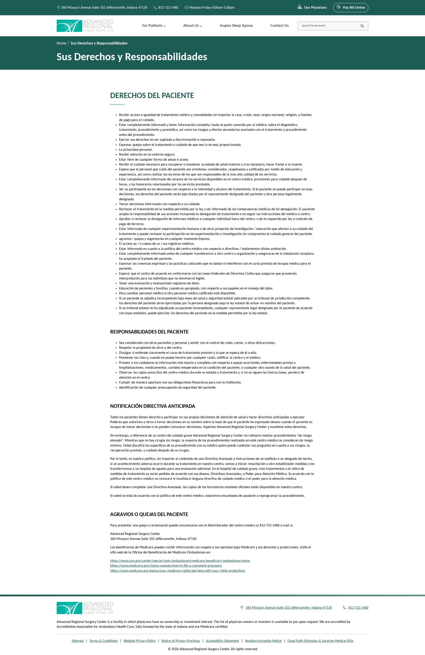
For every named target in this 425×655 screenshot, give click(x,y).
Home (61, 43)
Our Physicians (315, 8)
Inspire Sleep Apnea (236, 26)
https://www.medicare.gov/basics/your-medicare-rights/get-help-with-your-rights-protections (177, 571)
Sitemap (77, 641)
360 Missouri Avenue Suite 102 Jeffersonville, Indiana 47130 (104, 8)
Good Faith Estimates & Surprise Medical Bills (320, 641)
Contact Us (279, 26)
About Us (191, 26)
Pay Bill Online (354, 8)
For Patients (152, 26)
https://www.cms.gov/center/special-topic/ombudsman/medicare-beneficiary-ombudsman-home (180, 561)
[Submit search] (362, 25)
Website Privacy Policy (140, 641)
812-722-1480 (168, 8)
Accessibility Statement (222, 641)
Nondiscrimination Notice (263, 641)
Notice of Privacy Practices (181, 641)
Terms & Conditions (103, 641)
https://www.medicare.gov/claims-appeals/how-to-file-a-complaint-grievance (166, 566)
